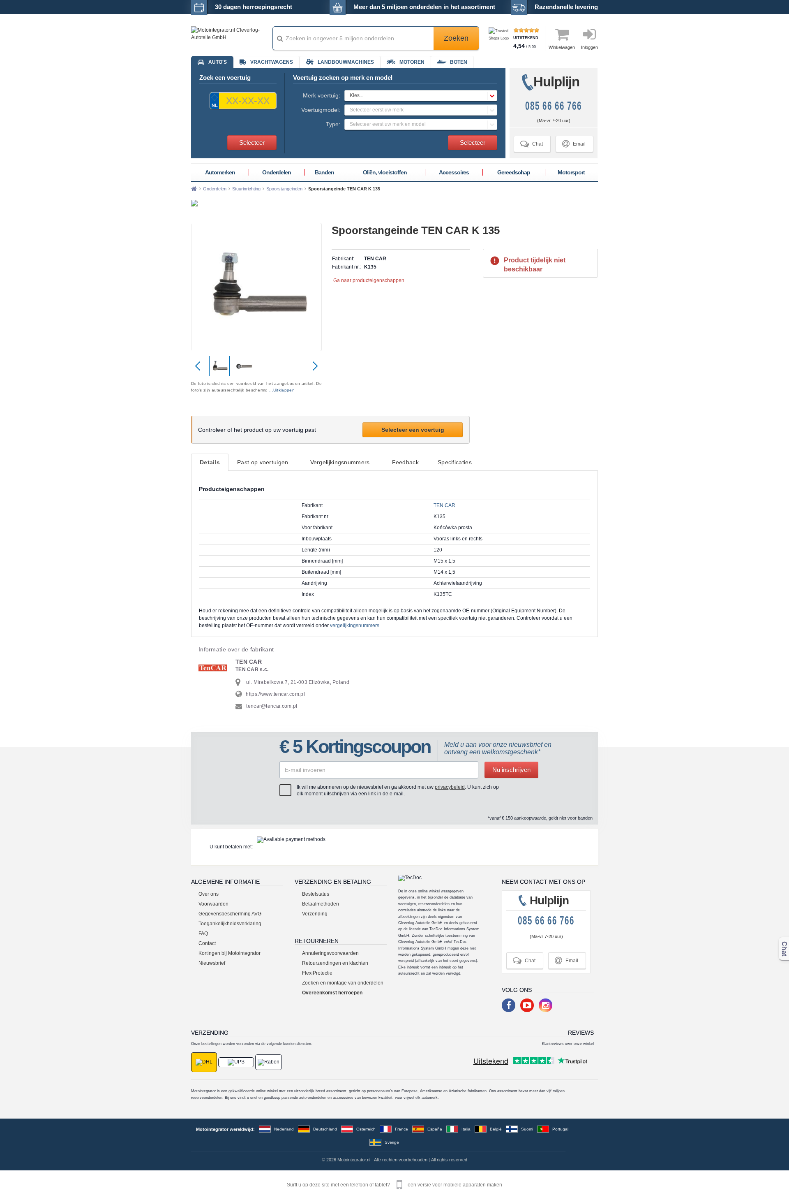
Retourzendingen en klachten (335, 963)
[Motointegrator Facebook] (508, 1005)
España (434, 1129)
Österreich (366, 1129)
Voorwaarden (213, 904)
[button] (420, 95)
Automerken (220, 172)
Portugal (560, 1129)
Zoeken (456, 38)
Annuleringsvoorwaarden (330, 953)
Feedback (405, 462)
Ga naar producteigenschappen (368, 280)
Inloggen (589, 47)
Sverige (392, 1142)
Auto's (217, 62)
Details (210, 462)
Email (574, 143)
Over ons (208, 894)
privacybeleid (450, 787)
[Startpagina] (194, 188)
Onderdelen (276, 172)
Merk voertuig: (321, 95)
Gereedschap (513, 172)
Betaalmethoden (320, 904)
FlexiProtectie (317, 973)
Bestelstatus (315, 894)
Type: (333, 124)
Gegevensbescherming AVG (229, 914)
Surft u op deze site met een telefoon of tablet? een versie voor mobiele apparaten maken (394, 1185)
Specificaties (455, 462)
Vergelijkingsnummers (340, 462)
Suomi (527, 1129)
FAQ (203, 933)
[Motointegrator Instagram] (545, 1005)
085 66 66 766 (553, 106)
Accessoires (454, 172)
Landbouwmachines (346, 62)
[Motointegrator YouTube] (527, 1005)
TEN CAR (444, 505)
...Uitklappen (282, 390)
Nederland (284, 1129)
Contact (207, 943)
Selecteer (252, 142)
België (496, 1129)
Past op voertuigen (262, 462)
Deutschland (325, 1129)
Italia (466, 1129)
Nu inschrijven (511, 769)
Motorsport (571, 172)
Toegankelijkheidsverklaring (229, 924)
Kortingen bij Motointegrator (229, 953)
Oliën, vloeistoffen (385, 172)
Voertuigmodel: (320, 110)
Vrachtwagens (271, 62)
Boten (458, 62)
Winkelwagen (562, 47)
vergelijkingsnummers (354, 625)
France (401, 1129)
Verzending (315, 914)
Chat (531, 143)
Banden (324, 172)
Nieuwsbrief (211, 963)
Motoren (411, 62)
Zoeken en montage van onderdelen (342, 983)
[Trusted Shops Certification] (500, 38)
